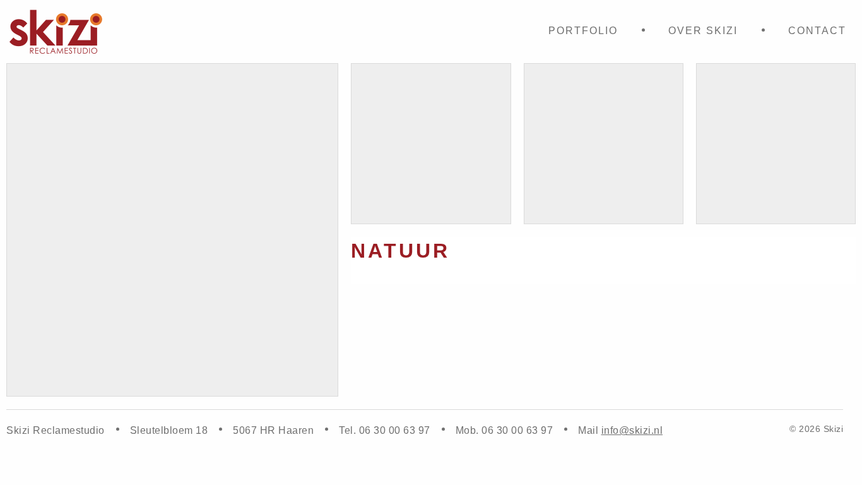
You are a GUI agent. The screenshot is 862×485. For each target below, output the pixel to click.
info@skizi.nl (632, 430)
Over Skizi (703, 30)
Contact (817, 30)
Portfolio (583, 30)
